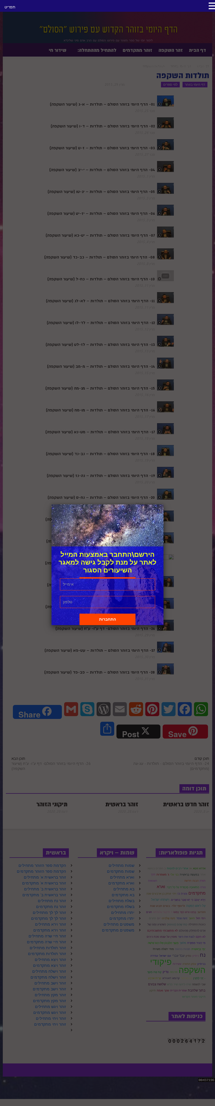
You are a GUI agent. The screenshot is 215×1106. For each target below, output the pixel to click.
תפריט (9, 7)
